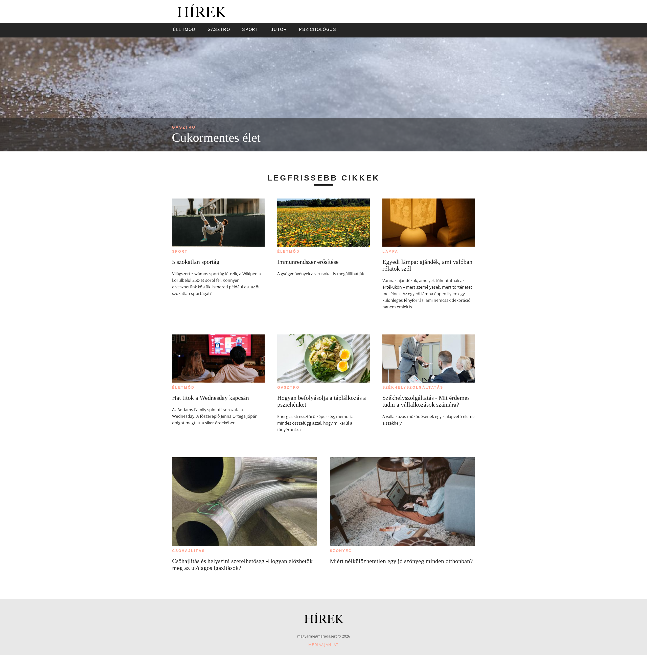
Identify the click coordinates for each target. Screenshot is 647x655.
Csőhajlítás (188, 551)
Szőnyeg (341, 551)
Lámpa (390, 251)
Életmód (288, 251)
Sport (180, 251)
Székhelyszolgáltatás (412, 387)
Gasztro (184, 127)
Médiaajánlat (323, 644)
